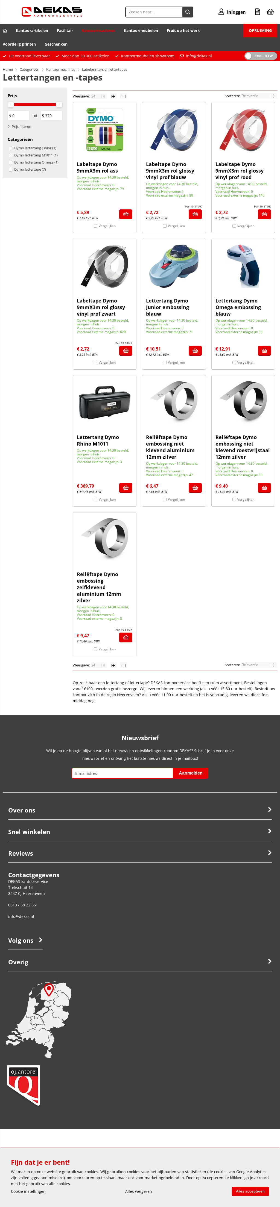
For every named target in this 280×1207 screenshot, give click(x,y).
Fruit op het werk (183, 30)
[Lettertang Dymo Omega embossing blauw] (243, 266)
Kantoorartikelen (32, 30)
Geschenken (56, 44)
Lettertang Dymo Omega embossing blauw (238, 307)
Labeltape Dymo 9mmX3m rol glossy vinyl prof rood (239, 170)
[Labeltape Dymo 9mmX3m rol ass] (104, 129)
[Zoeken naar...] (187, 12)
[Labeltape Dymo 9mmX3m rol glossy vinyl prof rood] (243, 129)
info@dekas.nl (199, 55)
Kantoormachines (98, 30)
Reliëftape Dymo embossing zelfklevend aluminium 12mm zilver (99, 587)
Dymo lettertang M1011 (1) (36, 155)
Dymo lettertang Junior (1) (35, 148)
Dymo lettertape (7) (30, 169)
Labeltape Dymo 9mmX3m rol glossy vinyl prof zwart (101, 307)
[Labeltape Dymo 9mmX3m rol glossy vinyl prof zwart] (104, 266)
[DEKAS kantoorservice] (52, 15)
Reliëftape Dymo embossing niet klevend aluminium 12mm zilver (170, 447)
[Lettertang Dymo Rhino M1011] (104, 402)
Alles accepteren (250, 1191)
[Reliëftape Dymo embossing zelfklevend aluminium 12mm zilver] (104, 539)
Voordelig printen (19, 44)
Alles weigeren (138, 1191)
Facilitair (65, 30)
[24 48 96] (99, 96)
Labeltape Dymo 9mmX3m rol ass (97, 167)
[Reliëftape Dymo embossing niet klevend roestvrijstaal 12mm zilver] (243, 402)
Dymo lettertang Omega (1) (36, 162)
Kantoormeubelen (141, 30)
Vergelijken (107, 226)
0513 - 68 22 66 (22, 905)
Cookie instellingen (28, 1191)
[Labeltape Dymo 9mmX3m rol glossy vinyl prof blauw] (173, 129)
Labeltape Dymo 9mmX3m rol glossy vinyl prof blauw (170, 170)
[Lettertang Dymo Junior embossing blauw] (173, 266)
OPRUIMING (260, 30)
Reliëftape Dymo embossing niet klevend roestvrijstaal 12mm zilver (242, 447)
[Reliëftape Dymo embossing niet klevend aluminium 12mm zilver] (173, 402)
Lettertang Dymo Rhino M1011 (98, 440)
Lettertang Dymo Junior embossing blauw (167, 307)
